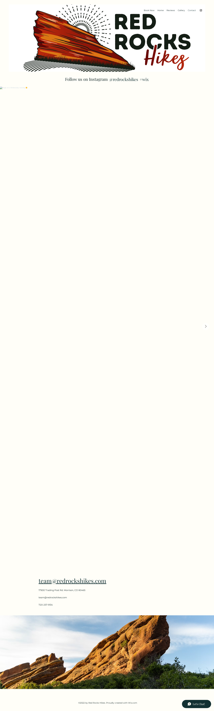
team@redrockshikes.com (72, 581)
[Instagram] (200, 10)
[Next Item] (205, 326)
